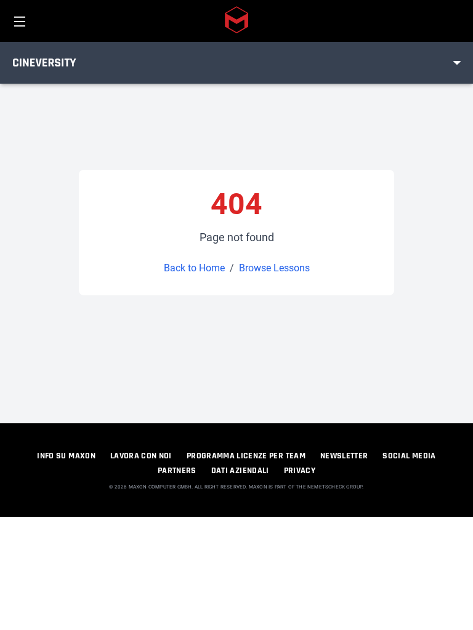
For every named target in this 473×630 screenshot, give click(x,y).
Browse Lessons (274, 268)
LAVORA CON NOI (141, 455)
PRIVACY (299, 470)
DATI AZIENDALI (240, 470)
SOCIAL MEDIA (408, 455)
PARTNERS (177, 470)
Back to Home (194, 268)
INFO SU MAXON (66, 455)
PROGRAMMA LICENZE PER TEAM (246, 455)
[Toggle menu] (457, 62)
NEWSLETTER (344, 455)
